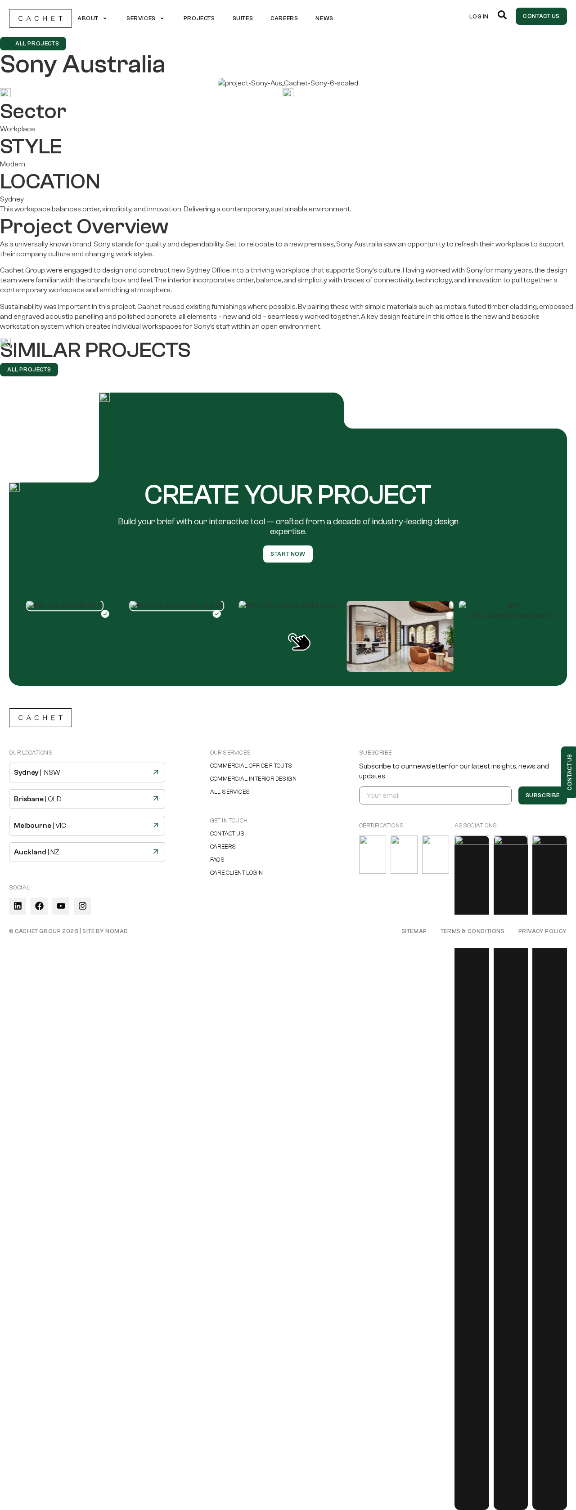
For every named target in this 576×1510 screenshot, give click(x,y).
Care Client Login (236, 872)
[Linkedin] (17, 906)
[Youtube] (60, 906)
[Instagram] (82, 906)
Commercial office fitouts (251, 765)
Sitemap (414, 931)
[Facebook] (39, 906)
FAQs (217, 859)
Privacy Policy (542, 931)
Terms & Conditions (473, 931)
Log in (479, 16)
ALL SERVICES (230, 791)
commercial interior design (253, 778)
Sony (474, 270)
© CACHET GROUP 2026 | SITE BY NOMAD (68, 931)
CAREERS (223, 846)
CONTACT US (227, 833)
